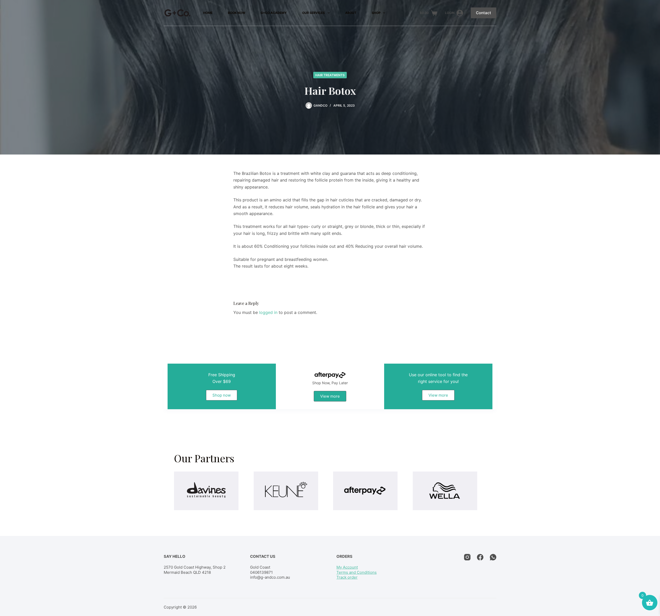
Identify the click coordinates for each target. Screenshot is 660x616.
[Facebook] (480, 557)
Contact (483, 12)
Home (207, 13)
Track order (347, 577)
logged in (268, 312)
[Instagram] (467, 557)
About (350, 13)
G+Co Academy (274, 13)
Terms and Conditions (356, 572)
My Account (347, 567)
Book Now (236, 13)
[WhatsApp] (493, 557)
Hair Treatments (330, 75)
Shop (376, 13)
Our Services (313, 13)
